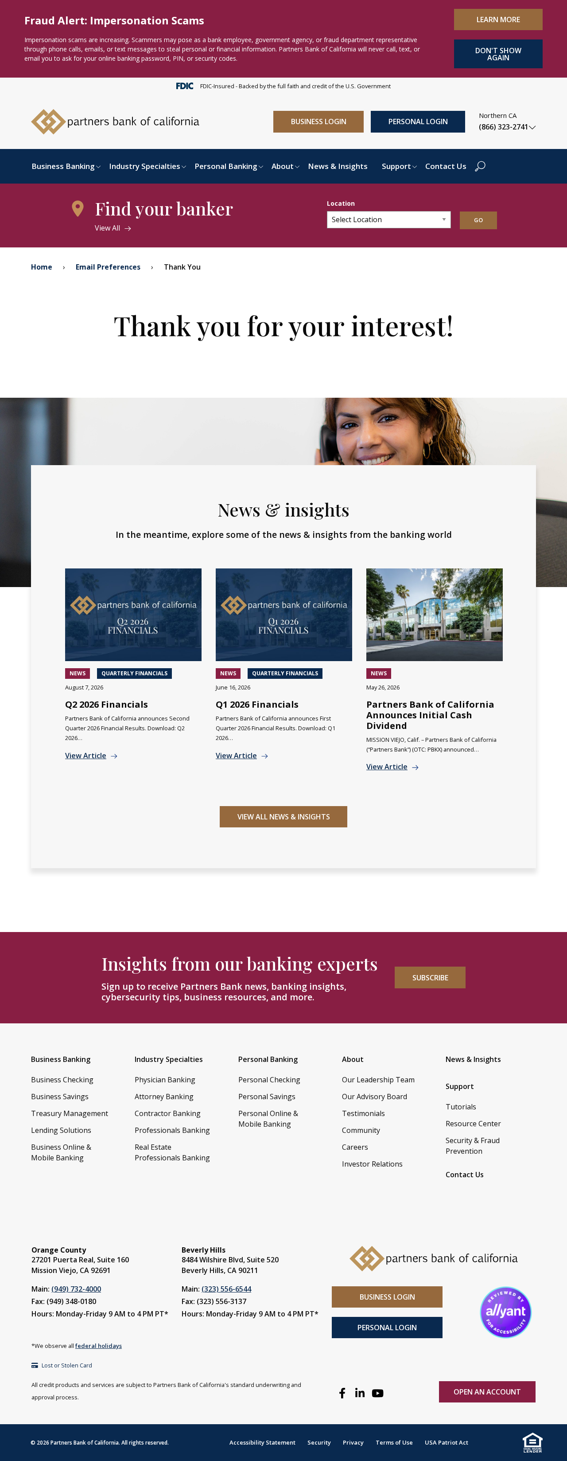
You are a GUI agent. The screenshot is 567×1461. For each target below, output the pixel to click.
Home (41, 267)
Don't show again (498, 54)
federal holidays (98, 1346)
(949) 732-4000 (76, 1289)
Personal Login (418, 121)
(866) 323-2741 (503, 127)
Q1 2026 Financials (257, 704)
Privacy (353, 1442)
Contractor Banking (168, 1113)
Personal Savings (266, 1096)
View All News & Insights (283, 817)
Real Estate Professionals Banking (172, 1152)
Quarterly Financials (134, 673)
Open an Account (487, 1392)
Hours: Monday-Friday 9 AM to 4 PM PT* (99, 1314)
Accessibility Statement (262, 1442)
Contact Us (445, 166)
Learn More (498, 19)
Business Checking (62, 1080)
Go (478, 220)
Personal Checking (269, 1080)
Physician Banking (165, 1080)
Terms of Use (394, 1442)
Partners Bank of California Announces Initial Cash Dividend (430, 715)
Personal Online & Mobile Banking (268, 1118)
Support (396, 166)
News (77, 673)
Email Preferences (108, 267)
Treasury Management (69, 1113)
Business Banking (63, 166)
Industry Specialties (144, 166)
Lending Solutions (61, 1130)
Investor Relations (372, 1164)
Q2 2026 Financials (106, 704)
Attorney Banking (164, 1096)
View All (107, 228)
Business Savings (60, 1096)
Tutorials (461, 1107)
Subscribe (430, 978)
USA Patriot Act (446, 1442)
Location (341, 203)
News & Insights (338, 166)
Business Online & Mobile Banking (61, 1152)
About (283, 166)
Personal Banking (225, 166)
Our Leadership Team (378, 1080)
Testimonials (363, 1113)
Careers (355, 1147)
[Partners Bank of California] (115, 121)
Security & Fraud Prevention (473, 1146)
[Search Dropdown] (480, 166)
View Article (85, 755)
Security (319, 1442)
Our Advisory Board (374, 1096)
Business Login (318, 121)
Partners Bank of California (84, 1442)
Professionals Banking (172, 1130)
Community (361, 1130)
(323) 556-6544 (226, 1289)
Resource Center (473, 1123)
